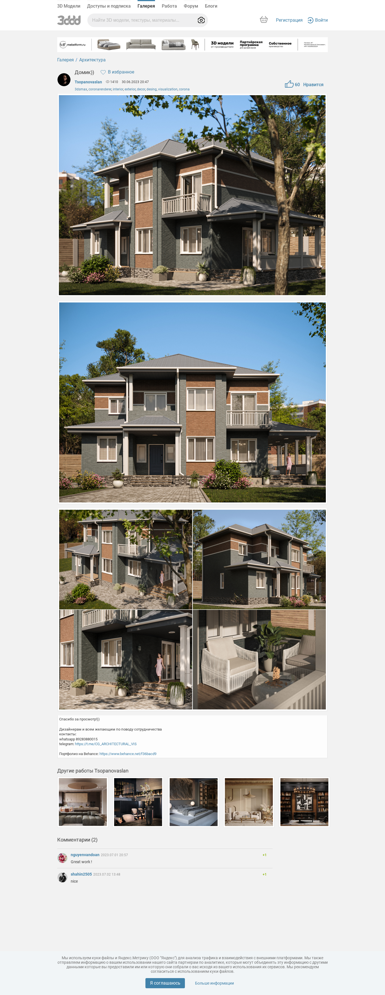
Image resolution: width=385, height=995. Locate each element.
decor (141, 89)
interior (118, 89)
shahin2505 (82, 874)
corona (184, 89)
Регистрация (289, 20)
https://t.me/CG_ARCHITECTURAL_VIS (106, 744)
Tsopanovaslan (88, 82)
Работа (169, 6)
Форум (191, 6)
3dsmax (81, 89)
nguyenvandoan (85, 854)
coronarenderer (99, 89)
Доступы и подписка (109, 6)
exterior (130, 89)
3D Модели (68, 6)
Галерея (146, 6)
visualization (168, 89)
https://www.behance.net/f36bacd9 (127, 754)
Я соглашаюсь (165, 983)
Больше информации (214, 983)
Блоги (211, 6)
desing (152, 89)
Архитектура (92, 60)
